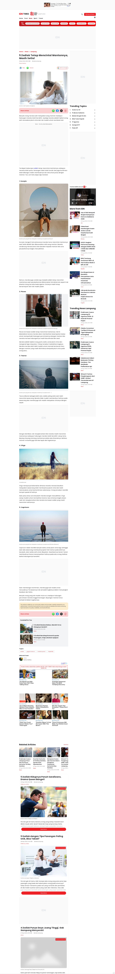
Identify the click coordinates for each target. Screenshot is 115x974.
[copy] (65, 110)
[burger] (95, 17)
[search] (82, 14)
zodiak (36, 168)
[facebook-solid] (57, 110)
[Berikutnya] (69, 734)
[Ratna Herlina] (21, 659)
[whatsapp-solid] (53, 110)
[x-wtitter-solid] (61, 110)
